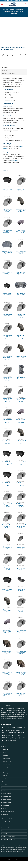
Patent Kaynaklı (19, 9)
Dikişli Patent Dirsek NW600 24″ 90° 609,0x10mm (20, 189)
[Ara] (25, 4)
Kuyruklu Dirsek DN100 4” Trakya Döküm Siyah (21, 337)
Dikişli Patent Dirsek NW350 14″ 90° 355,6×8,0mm (7, 210)
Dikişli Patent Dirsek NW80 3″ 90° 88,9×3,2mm (20, 694)
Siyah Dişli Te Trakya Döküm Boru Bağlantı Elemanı (7, 252)
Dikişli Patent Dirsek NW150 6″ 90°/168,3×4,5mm (20, 505)
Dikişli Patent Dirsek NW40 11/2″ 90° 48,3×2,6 (7, 421)
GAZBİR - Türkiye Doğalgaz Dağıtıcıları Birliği (14, 737)
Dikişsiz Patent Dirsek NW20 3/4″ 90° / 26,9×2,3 (21, 652)
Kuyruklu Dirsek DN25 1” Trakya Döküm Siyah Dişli (21, 210)
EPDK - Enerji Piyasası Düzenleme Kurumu (14, 727)
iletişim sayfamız (15, 160)
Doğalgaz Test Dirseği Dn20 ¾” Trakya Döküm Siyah (21, 673)
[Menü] (2, 4)
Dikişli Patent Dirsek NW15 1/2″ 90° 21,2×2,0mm (7, 568)
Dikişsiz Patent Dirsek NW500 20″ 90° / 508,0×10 (21, 631)
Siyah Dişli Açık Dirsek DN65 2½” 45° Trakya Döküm (7, 463)
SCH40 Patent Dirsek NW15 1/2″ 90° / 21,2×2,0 (21, 547)
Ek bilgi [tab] (4, 70)
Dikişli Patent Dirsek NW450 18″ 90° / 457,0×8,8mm (7, 505)
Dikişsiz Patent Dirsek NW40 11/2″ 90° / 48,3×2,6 (7, 526)
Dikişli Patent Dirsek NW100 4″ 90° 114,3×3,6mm (20, 484)
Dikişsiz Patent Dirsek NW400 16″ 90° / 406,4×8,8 (7, 379)
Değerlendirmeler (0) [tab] (8, 73)
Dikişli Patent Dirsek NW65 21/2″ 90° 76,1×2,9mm (7, 358)
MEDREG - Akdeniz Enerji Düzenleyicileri (13, 732)
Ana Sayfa (5, 9)
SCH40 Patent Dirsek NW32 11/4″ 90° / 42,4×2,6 (21, 400)
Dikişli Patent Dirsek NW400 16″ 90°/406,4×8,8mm (20, 316)
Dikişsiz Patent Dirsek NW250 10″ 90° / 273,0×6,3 (21, 568)
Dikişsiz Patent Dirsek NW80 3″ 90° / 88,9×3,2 (21, 610)
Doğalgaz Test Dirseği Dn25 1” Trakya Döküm (7, 652)
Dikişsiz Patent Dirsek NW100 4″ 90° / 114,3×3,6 (7, 273)
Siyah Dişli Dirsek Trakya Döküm (21, 378)
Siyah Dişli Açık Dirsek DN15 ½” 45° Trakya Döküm (21, 463)
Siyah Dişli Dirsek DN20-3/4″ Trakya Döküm (21, 295)
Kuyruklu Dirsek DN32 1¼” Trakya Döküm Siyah (7, 547)
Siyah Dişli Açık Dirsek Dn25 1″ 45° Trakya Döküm (7, 484)
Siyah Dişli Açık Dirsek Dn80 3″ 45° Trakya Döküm (7, 189)
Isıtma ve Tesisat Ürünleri (9, 740)
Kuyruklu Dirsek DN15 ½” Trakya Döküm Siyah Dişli (21, 589)
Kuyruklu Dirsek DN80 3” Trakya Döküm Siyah (21, 442)
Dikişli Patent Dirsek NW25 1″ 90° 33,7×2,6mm (7, 337)
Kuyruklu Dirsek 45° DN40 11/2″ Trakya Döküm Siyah (20, 421)
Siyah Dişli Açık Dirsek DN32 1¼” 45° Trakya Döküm (7, 295)
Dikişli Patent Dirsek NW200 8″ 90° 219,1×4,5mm (7, 316)
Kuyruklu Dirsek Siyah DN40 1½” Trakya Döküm (7, 610)
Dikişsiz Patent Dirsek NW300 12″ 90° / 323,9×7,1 (7, 400)
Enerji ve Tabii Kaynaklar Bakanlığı (11, 730)
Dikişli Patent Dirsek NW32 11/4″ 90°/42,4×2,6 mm (7, 694)
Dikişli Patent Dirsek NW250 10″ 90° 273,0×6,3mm (20, 273)
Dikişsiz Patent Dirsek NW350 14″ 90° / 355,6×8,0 (7, 442)
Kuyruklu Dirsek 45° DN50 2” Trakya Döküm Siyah (7, 631)
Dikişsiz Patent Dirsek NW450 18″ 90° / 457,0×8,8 (21, 526)
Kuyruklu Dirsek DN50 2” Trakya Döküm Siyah (21, 358)
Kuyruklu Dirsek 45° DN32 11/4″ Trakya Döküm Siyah (20, 231)
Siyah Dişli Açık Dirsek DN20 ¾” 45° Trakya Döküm (7, 589)
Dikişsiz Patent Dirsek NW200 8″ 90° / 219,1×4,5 (7, 673)
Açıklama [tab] (5, 67)
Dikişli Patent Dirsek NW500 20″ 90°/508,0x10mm (7, 231)
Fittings (12, 9)
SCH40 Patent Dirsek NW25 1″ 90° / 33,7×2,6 (21, 252)
